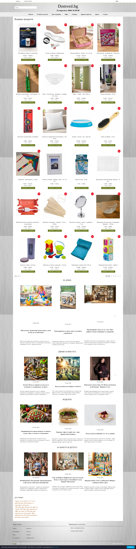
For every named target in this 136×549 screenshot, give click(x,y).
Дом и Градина (56, 14)
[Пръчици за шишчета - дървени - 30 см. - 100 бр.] (54, 206)
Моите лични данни (118, 543)
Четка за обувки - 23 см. (108, 136)
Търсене (29, 531)
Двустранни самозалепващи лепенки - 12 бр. (108, 180)
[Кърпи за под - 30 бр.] (81, 164)
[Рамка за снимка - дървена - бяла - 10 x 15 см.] (54, 164)
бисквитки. (56, 547)
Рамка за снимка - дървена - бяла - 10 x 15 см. (54, 180)
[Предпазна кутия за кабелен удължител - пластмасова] (28, 206)
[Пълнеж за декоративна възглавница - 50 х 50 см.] (54, 121)
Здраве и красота (86, 14)
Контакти (29, 528)
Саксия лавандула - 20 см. (108, 94)
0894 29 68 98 (28, 1)
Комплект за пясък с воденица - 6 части (54, 265)
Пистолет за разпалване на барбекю (28, 136)
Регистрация (16, 538)
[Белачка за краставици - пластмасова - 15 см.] (28, 78)
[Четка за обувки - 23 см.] (108, 121)
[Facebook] (120, 1)
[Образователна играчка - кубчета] (108, 249)
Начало (31, 14)
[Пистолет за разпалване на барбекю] (28, 121)
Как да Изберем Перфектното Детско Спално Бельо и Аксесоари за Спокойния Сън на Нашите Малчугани (68, 479)
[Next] (115, 316)
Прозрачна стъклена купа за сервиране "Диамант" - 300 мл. (108, 223)
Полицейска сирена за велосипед (28, 53)
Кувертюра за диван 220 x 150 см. (81, 265)
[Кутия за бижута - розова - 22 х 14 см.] (81, 37)
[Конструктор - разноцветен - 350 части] (108, 37)
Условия (29, 534)
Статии (105, 14)
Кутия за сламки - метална (27, 265)
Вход (14, 534)
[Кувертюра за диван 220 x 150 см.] (81, 249)
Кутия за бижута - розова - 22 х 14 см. (81, 53)
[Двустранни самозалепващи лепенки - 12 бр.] (108, 164)
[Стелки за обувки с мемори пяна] (54, 37)
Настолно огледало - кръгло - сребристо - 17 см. (81, 223)
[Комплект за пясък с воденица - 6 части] (54, 249)
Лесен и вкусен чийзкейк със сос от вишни (100, 433)
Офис (66, 14)
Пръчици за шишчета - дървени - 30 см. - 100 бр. (55, 223)
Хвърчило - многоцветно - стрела (28, 179)
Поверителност (30, 538)
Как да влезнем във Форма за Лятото (68, 386)
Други (97, 14)
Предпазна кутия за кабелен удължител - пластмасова (28, 223)
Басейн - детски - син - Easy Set (81, 136)
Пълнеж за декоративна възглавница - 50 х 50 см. (54, 137)
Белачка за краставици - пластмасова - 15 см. (28, 95)
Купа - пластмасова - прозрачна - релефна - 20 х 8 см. (55, 95)
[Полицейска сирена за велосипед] (28, 37)
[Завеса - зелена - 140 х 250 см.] (81, 78)
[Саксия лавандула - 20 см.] (108, 78)
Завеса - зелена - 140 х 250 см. (81, 94)
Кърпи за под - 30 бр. (81, 179)
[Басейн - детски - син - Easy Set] (81, 121)
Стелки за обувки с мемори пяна (54, 53)
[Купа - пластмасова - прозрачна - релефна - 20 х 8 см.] (54, 78)
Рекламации (16, 531)
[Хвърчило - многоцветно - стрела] (28, 164)
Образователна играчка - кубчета (108, 265)
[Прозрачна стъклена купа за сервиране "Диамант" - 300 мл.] (108, 206)
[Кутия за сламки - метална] (28, 249)
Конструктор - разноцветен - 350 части (108, 53)
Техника (74, 14)
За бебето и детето (42, 14)
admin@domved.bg (79, 528)
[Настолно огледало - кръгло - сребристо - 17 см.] (81, 206)
